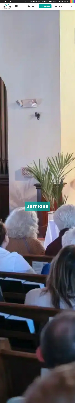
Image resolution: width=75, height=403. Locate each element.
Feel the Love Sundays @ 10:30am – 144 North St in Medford (38, 1)
